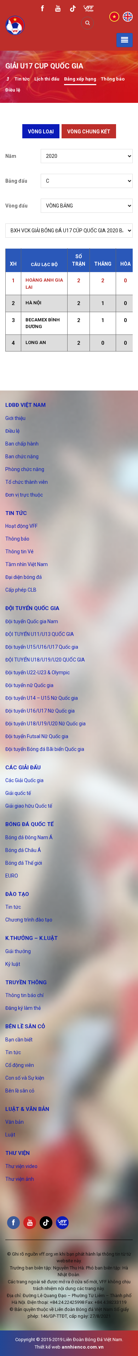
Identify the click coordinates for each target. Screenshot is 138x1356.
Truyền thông (26, 982)
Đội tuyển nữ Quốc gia (29, 685)
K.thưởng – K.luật (31, 938)
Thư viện (17, 1153)
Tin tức (22, 79)
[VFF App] (88, 9)
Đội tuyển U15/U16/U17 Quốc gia (41, 647)
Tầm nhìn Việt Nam (26, 564)
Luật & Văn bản (27, 1109)
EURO (11, 876)
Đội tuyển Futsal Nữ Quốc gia (36, 736)
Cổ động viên (19, 1065)
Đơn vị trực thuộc (24, 495)
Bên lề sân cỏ (25, 1026)
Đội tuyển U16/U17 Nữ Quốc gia (40, 711)
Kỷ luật (12, 964)
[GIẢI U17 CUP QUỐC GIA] (7, 79)
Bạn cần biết (19, 1039)
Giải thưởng (18, 951)
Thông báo (113, 79)
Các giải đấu (23, 767)
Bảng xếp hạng (80, 79)
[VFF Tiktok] (73, 10)
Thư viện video (21, 1166)
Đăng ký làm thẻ (23, 1008)
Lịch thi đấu (46, 79)
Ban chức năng (22, 456)
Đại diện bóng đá (23, 577)
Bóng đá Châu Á (23, 850)
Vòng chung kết (88, 131)
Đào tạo (17, 894)
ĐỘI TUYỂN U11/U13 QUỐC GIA (39, 634)
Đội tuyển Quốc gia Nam (31, 621)
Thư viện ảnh (19, 1179)
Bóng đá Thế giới (23, 863)
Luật (10, 1135)
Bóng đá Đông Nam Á (29, 837)
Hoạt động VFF (21, 526)
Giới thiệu (15, 418)
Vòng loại (41, 131)
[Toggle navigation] (124, 40)
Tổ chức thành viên (26, 482)
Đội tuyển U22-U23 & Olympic (37, 672)
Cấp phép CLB (20, 590)
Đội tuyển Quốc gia (32, 608)
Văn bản (14, 1122)
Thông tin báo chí (24, 995)
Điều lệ (12, 90)
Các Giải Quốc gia (24, 780)
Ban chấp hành (22, 444)
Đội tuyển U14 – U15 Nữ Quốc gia (41, 698)
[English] (128, 16)
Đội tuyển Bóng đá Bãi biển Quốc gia (44, 749)
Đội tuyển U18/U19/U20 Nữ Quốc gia (45, 723)
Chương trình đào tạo (28, 920)
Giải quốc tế (18, 793)
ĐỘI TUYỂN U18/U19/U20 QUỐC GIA (45, 660)
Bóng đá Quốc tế (29, 824)
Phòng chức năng (24, 469)
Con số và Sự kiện (24, 1078)
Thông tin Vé (19, 551)
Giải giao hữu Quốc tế (28, 806)
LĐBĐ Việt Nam (25, 405)
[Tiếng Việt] (114, 16)
